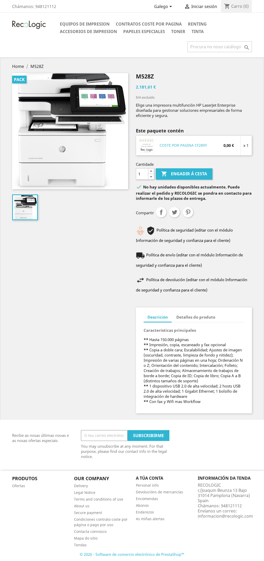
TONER (178, 31)
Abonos (142, 505)
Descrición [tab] (157, 317)
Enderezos (145, 512)
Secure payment (88, 512)
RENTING (197, 24)
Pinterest (188, 212)
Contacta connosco (90, 531)
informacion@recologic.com (225, 516)
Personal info (147, 485)
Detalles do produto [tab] (195, 317)
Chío (174, 212)
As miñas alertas (150, 518)
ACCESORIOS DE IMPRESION (88, 31)
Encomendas (147, 498)
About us (81, 505)
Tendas (80, 544)
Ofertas (18, 485)
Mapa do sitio (85, 538)
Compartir (161, 212)
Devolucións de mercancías (159, 491)
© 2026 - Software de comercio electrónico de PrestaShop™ (132, 554)
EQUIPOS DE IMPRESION (85, 24)
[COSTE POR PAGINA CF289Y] (146, 145)
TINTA (198, 31)
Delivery (81, 485)
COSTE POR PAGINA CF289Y (183, 145)
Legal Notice (84, 492)
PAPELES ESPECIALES (144, 31)
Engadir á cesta (184, 174)
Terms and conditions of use (98, 499)
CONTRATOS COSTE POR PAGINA (149, 24)
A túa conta (149, 478)
